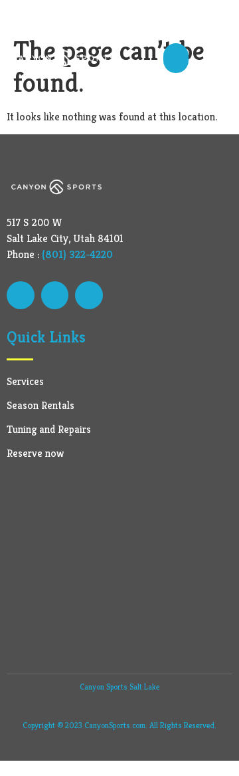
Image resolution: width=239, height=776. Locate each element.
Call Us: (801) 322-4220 (183, 17)
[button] (176, 58)
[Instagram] (89, 295)
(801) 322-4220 (77, 254)
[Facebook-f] (21, 295)
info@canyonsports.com (72, 17)
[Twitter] (55, 295)
